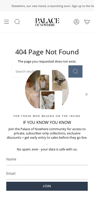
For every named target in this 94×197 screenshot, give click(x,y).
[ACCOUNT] (76, 22)
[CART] (87, 22)
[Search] (75, 71)
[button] (17, 22)
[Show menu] (6, 22)
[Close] (86, 94)
